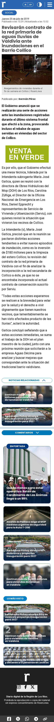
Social (9, 12)
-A (25, 4)
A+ (30, 4)
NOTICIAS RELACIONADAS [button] (24, 380)
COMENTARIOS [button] (24, 432)
